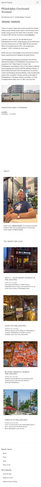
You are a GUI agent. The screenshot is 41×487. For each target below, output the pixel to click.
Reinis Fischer (6, 2)
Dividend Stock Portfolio (10, 481)
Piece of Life (6, 465)
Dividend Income (8, 478)
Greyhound (6, 22)
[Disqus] (20, 141)
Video (4, 461)
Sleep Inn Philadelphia (15, 326)
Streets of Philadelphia (16, 420)
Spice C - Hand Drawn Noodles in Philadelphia (20, 279)
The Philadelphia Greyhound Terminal (14, 59)
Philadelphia (15, 22)
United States (19, 17)
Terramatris (31, 228)
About (4, 453)
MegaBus (31, 35)
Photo (4, 457)
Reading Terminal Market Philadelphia (17, 373)
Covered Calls (7, 474)
